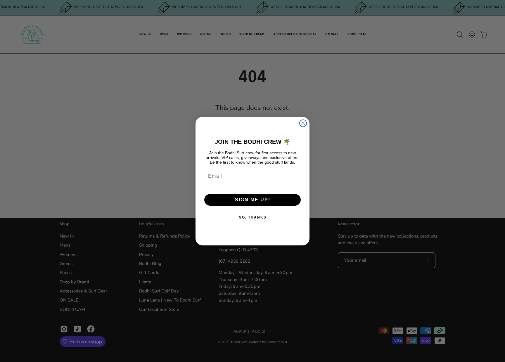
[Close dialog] (303, 123)
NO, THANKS (253, 217)
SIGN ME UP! (252, 199)
